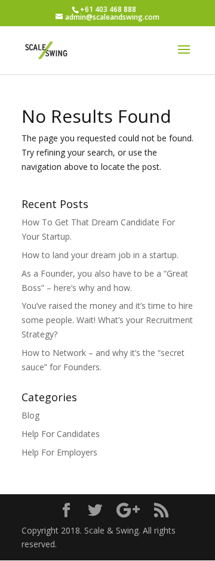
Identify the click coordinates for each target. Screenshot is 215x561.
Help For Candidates (61, 433)
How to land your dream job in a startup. (100, 255)
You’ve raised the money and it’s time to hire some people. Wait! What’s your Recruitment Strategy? (107, 320)
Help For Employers (59, 452)
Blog (30, 415)
